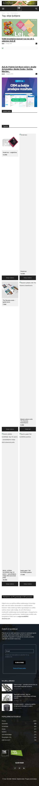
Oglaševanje (21, 779)
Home (3, 13)
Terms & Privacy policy (19, 668)
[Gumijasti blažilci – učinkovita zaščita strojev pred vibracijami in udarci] (7, 707)
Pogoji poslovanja (31, 779)
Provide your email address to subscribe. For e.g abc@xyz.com (17, 655)
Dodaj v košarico (10, 277)
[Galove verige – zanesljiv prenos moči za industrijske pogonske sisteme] (7, 687)
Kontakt (9, 779)
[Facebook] (15, 768)
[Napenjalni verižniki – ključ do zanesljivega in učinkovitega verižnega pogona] (7, 697)
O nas (4, 779)
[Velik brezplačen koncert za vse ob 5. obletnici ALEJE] (19, 28)
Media (14, 779)
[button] (3, 8)
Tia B (3, 43)
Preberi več (27, 429)
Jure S (3, 73)
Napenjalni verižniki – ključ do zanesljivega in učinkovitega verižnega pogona (25, 696)
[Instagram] (19, 768)
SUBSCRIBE (19, 662)
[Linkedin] (24, 768)
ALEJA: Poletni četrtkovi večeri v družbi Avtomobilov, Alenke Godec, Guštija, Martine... (19, 69)
